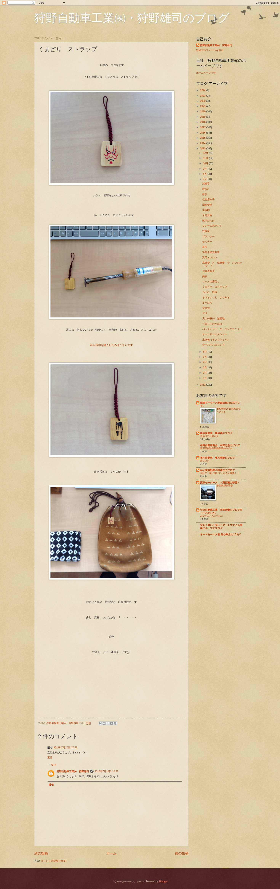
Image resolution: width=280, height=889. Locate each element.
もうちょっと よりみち (216, 297)
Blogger (163, 881)
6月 (205, 351)
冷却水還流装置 (211, 252)
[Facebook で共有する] (111, 723)
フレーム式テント (212, 225)
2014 (203, 143)
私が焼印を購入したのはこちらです (112, 345)
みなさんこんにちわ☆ (211, 516)
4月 (205, 362)
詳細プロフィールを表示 (209, 50)
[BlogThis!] (104, 723)
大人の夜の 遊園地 (213, 318)
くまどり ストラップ (214, 286)
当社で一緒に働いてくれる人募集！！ (219, 473)
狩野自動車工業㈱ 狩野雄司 (73, 771)
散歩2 (205, 189)
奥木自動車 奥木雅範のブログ (217, 457)
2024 (203, 90)
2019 (203, 116)
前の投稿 (182, 853)
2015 (203, 137)
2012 (203, 384)
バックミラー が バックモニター (222, 329)
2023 (203, 95)
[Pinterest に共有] (115, 723)
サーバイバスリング (213, 344)
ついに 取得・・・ (213, 292)
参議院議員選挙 (225, 485)
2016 (203, 132)
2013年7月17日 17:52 (65, 747)
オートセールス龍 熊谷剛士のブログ (220, 534)
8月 (205, 173)
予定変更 (207, 215)
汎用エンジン (209, 257)
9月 (205, 168)
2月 (205, 372)
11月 (206, 158)
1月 (205, 378)
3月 (205, 367)
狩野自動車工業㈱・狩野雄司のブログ (131, 17)
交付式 (206, 308)
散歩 (204, 194)
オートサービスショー (214, 334)
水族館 (206, 210)
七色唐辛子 (208, 199)
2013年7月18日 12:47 (106, 771)
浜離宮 (206, 183)
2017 (203, 127)
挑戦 (204, 276)
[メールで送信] (100, 723)
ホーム (111, 853)
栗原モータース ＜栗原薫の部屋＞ (220, 482)
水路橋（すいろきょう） (216, 339)
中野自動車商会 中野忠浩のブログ (220, 445)
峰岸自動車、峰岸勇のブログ (216, 433)
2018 (203, 122)
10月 (206, 163)
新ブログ (204, 460)
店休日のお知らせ (209, 436)
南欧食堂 (207, 204)
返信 (49, 757)
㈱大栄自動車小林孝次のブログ (217, 470)
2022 (203, 101)
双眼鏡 (206, 231)
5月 (205, 356)
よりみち (207, 302)
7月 (205, 179)
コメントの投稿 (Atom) (53, 860)
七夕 (204, 313)
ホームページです (206, 72)
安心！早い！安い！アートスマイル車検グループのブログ (221, 527)
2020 (203, 111)
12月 (206, 152)
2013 (203, 148)
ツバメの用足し (211, 281)
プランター (208, 236)
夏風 (204, 247)
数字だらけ (208, 220)
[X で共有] (108, 723)
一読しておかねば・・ (214, 323)
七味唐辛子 (208, 271)
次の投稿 (41, 853)
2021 (203, 106)
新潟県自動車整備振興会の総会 (216, 448)
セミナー (207, 241)
